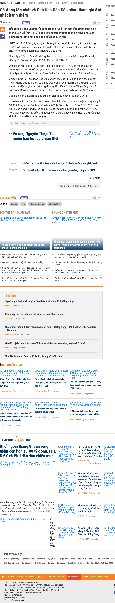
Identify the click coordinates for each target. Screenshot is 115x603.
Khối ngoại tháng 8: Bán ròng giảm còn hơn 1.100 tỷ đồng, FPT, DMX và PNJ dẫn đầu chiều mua (77, 245)
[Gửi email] (99, 22)
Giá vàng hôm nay (11, 559)
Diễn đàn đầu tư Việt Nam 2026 (100, 563)
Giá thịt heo (40, 563)
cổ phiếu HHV (54, 204)
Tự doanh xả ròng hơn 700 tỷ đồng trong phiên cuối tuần (78, 279)
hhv (23, 204)
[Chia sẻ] (2, 36)
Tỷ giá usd (41, 559)
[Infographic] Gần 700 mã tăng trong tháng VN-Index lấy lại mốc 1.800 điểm (76, 271)
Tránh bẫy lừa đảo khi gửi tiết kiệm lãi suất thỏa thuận (34, 314)
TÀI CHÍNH (51, 577)
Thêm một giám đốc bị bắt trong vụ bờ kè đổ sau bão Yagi (89, 508)
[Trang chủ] (2, 29)
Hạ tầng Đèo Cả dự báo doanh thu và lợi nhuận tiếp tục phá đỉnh (22, 246)
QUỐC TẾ (41, 577)
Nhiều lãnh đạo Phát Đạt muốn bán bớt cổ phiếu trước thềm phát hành (60, 163)
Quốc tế (3, 425)
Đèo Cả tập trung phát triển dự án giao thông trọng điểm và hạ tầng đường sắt (25, 279)
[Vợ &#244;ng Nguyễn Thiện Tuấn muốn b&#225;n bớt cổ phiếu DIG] (81, 144)
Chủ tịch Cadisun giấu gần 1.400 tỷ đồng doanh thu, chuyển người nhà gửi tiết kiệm (85, 385)
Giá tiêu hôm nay (102, 559)
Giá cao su (61, 563)
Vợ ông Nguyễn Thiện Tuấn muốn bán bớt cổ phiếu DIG (35, 136)
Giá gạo (50, 563)
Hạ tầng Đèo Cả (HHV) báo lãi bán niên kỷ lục (23, 262)
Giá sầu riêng (27, 563)
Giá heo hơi (76, 559)
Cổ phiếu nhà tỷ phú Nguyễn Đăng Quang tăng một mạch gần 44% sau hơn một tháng (78, 255)
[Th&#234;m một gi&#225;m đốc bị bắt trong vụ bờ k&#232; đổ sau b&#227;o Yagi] (67, 510)
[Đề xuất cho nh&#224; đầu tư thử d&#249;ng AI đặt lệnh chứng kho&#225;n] (51, 404)
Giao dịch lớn (45, 3)
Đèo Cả (14, 204)
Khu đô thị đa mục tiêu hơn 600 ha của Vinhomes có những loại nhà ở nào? (45, 343)
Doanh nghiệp (5, 391)
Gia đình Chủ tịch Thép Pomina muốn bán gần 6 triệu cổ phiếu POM (59, 170)
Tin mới (11, 295)
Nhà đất (8, 305)
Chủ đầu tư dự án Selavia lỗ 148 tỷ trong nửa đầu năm (33, 356)
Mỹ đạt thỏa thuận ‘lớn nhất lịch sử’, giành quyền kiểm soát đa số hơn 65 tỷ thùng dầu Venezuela (16, 416)
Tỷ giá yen (52, 559)
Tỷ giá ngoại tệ (28, 559)
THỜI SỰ (11, 577)
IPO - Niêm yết (62, 3)
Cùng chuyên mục (66, 212)
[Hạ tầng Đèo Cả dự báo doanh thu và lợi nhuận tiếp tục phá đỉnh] (25, 233)
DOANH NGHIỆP (89, 577)
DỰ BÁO (20, 577)
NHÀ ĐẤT (61, 577)
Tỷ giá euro (63, 559)
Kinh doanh (82, 493)
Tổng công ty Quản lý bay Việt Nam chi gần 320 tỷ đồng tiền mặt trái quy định (15, 382)
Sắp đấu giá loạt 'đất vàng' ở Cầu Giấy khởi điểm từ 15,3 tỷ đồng (39, 301)
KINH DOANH (103, 577)
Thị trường (29, 3)
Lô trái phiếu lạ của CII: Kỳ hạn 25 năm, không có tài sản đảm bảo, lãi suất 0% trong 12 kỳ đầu (90, 452)
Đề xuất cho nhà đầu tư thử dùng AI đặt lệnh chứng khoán (78, 263)
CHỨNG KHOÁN (74, 577)
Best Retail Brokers (76, 563)
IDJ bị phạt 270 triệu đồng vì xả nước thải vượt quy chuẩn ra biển (84, 413)
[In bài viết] (95, 22)
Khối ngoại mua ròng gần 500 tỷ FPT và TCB (53, 533)
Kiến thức (78, 3)
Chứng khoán (10, 3)
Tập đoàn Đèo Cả (37, 204)
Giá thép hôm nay (11, 563)
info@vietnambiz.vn (18, 598)
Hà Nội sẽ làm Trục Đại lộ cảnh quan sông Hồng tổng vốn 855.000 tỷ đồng (24, 255)
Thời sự (81, 516)
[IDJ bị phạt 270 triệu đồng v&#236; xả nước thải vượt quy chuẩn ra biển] (86, 405)
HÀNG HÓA (30, 577)
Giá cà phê (87, 559)
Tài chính (8, 318)
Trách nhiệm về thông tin (14, 600)
